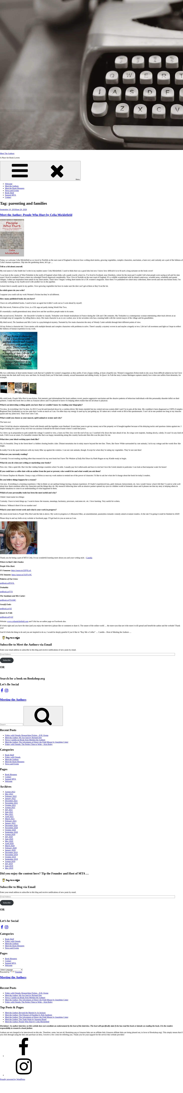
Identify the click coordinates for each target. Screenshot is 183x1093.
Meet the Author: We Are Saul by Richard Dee (23, 738)
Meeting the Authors (13, 699)
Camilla (89, 558)
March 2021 (10, 819)
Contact (8, 197)
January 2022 (10, 798)
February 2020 (11, 848)
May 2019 (9, 868)
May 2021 (9, 814)
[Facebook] (23, 1056)
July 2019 (9, 864)
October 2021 (10, 805)
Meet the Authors (12, 186)
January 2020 (10, 850)
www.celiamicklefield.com (17, 621)
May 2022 (9, 794)
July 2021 (9, 810)
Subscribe (7, 660)
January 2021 (10, 823)
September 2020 (11, 832)
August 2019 (10, 861)
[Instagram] (23, 1075)
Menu (78, 179)
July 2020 (9, 837)
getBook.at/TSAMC (8, 600)
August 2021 (10, 807)
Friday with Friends (12, 757)
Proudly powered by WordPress (12, 1079)
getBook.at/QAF (6, 617)
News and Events (12, 190)
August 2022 (10, 792)
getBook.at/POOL (7, 583)
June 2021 (9, 812)
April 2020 (9, 843)
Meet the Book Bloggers (14, 188)
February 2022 (11, 796)
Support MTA (10, 195)
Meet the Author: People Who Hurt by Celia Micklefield (36, 214)
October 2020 (10, 830)
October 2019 (10, 857)
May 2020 (9, 841)
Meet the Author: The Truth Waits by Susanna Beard (25, 1019)
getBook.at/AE (6, 609)
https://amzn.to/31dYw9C (22, 575)
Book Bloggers (11, 774)
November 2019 (11, 855)
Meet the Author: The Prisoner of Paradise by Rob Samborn (28, 1015)
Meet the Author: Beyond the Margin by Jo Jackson (25, 1013)
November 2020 (11, 828)
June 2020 (9, 839)
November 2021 (11, 803)
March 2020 (10, 846)
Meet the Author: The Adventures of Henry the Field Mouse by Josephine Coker (36, 742)
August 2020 (10, 834)
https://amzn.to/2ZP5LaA (21, 570)
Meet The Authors (7, 153)
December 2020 (11, 825)
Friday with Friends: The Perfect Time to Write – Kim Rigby (29, 744)
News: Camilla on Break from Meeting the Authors (25, 740)
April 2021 (9, 816)
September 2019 (11, 859)
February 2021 (11, 821)
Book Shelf (9, 193)
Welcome (8, 184)
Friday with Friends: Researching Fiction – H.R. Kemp (26, 735)
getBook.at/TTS (6, 592)
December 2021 (11, 801)
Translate (18, 972)
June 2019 (9, 866)
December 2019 (11, 852)
